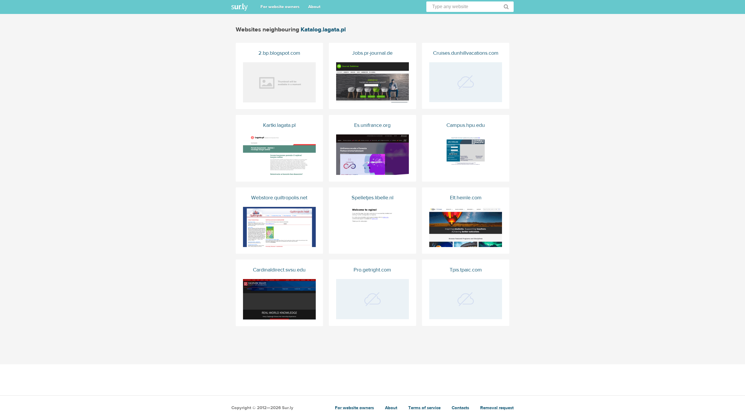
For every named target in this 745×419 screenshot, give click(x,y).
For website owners (279, 7)
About (314, 7)
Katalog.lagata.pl (323, 29)
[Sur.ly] (239, 7)
